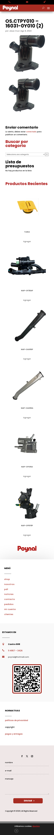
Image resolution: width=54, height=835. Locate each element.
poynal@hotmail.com (18, 657)
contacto (9, 599)
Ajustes (36, 826)
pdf (6, 589)
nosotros (9, 584)
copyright (10, 727)
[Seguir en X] (27, 756)
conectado (31, 131)
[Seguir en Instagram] (32, 756)
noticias (9, 594)
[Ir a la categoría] (47, 154)
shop (7, 579)
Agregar (27, 241)
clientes (8, 614)
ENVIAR (28, 800)
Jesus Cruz (14, 31)
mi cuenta (10, 609)
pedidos (9, 604)
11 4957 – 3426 (15, 650)
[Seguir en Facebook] (22, 756)
